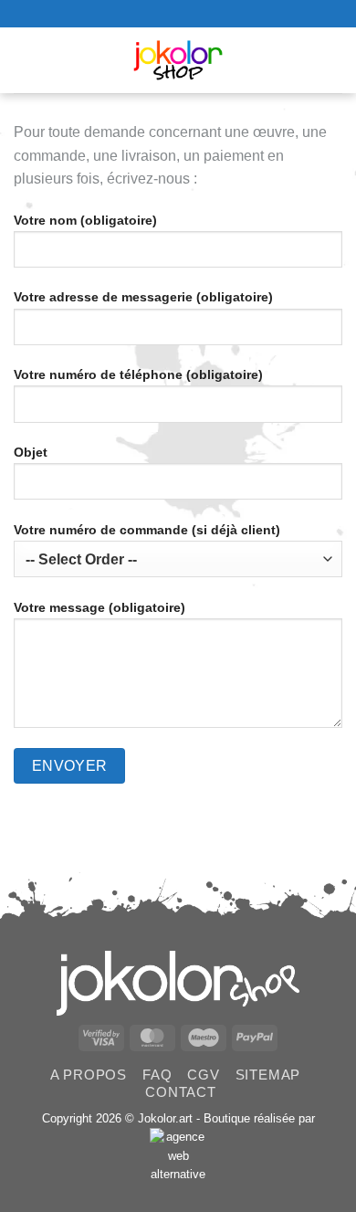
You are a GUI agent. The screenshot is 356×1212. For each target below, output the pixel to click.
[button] (27, 60)
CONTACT (180, 1092)
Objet (30, 452)
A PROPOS (88, 1074)
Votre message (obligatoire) (99, 607)
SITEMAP (268, 1074)
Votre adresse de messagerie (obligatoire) (143, 297)
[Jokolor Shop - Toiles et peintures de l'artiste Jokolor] (178, 60)
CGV (203, 1074)
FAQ (157, 1074)
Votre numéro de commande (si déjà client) (147, 529)
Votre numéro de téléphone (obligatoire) (138, 374)
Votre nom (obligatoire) (85, 220)
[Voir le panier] (333, 60)
